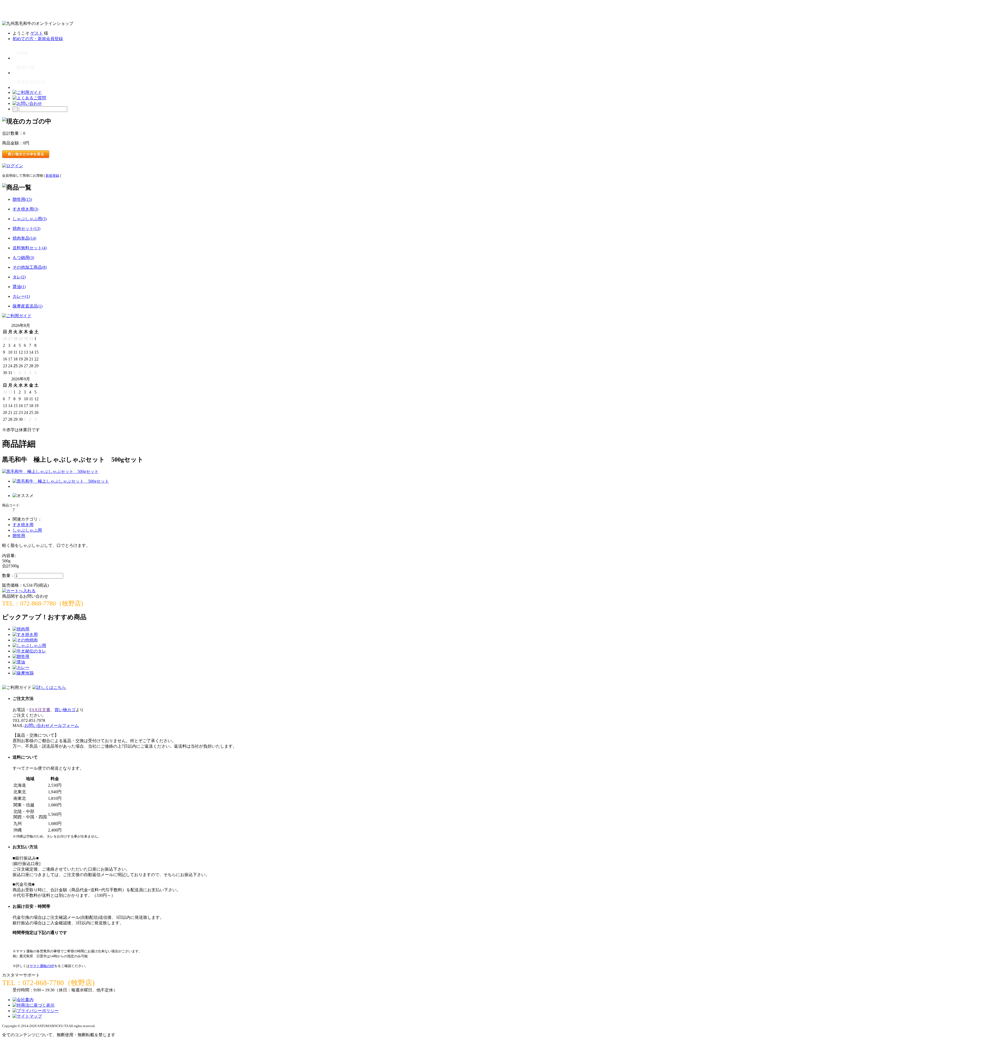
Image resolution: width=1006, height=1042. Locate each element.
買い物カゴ (64, 710)
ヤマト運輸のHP (42, 966)
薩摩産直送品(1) (27, 306)
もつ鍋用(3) (23, 257)
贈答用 (19, 535)
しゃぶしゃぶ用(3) (30, 219)
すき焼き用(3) (25, 209)
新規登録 (52, 175)
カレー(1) (21, 296)
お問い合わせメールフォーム (51, 725)
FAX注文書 (39, 710)
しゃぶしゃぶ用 (27, 530)
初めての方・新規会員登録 (38, 38)
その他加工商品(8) (30, 267)
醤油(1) (19, 286)
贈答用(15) (22, 199)
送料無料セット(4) (30, 248)
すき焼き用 (23, 524)
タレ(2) (19, 277)
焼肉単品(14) (24, 238)
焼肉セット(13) (26, 228)
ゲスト (36, 33)
